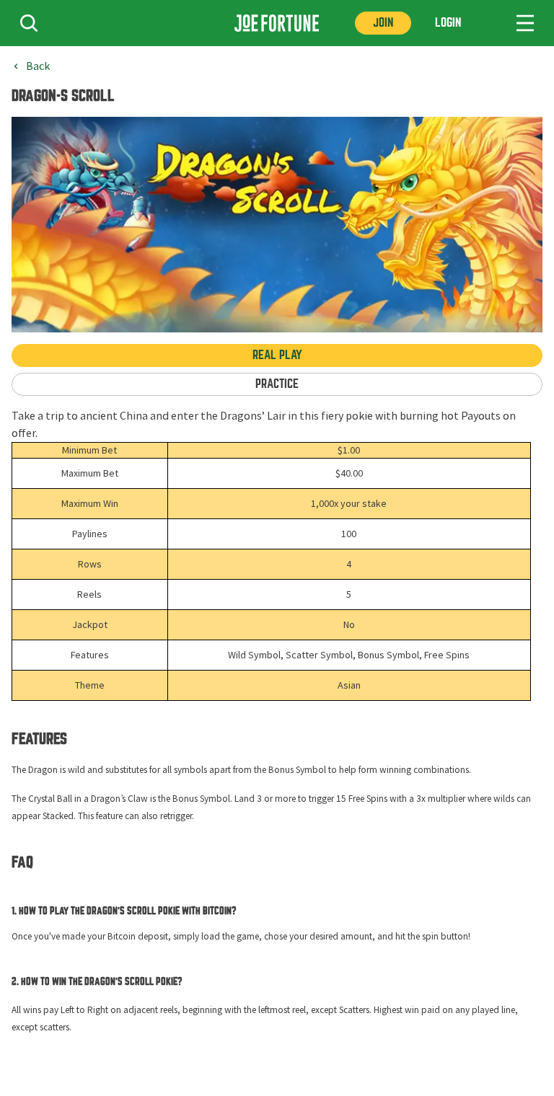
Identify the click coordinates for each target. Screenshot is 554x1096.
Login (448, 23)
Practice (277, 384)
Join (383, 23)
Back (38, 66)
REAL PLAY (277, 355)
